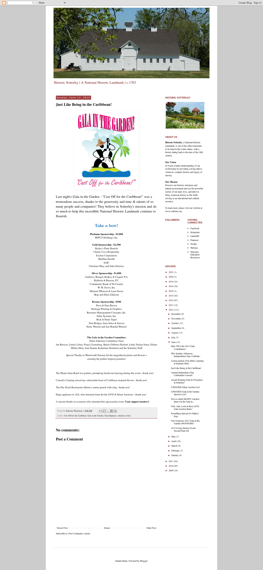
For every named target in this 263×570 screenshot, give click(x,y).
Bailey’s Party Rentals (106, 248)
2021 (171, 272)
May (173, 436)
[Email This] (101, 411)
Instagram (194, 232)
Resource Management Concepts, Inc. (106, 312)
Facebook (194, 228)
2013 (171, 304)
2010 (171, 465)
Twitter (193, 243)
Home (107, 527)
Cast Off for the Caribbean (75, 415)
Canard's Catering (65, 380)
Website (194, 247)
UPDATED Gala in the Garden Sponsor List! (185, 393)
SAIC (106, 262)
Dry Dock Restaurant (71, 387)
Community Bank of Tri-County (106, 284)
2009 (171, 470)
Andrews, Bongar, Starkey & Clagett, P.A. (106, 277)
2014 (171, 300)
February (175, 450)
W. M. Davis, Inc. (107, 287)
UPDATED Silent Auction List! (185, 387)
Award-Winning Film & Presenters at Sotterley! (187, 381)
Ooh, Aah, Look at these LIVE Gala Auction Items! (185, 407)
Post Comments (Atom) (79, 533)
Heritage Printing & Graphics (106, 309)
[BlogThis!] (104, 411)
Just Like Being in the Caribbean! (186, 368)
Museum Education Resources (195, 254)
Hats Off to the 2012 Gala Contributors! (182, 347)
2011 (171, 461)
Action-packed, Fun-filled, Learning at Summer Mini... (187, 362)
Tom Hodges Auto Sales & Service (107, 323)
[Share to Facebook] (112, 411)
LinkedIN (194, 235)
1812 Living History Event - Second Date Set (184, 429)
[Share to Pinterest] (115, 411)
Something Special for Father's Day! (185, 415)
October (175, 323)
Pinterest (194, 240)
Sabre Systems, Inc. (106, 316)
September (176, 327)
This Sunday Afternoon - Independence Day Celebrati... (186, 355)
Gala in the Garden (95, 415)
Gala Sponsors (110, 415)
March (174, 445)
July (173, 337)
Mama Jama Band (69, 373)
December (176, 313)
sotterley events (124, 415)
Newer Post (62, 527)
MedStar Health (106, 259)
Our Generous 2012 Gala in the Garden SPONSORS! (185, 422)
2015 (171, 295)
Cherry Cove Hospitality (106, 251)
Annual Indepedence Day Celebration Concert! (182, 374)
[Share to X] (108, 411)
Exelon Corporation (106, 255)
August (175, 332)
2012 (171, 309)
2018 (171, 286)
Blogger (143, 560)
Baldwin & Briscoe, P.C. (106, 280)
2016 (171, 290)
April (174, 441)
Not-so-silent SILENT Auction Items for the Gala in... (185, 400)
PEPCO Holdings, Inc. (106, 237)
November (176, 318)
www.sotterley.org (173, 211)
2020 (171, 276)
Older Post (151, 527)
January (175, 455)
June (173, 342)
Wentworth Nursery (95, 355)
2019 (171, 281)
